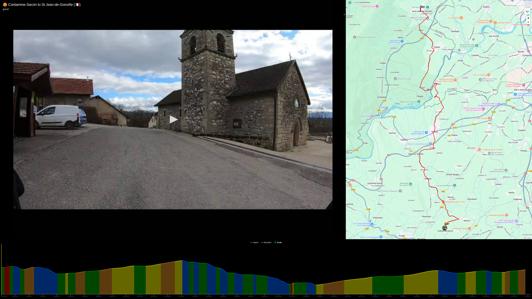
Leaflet (528, 238)
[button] (173, 119)
